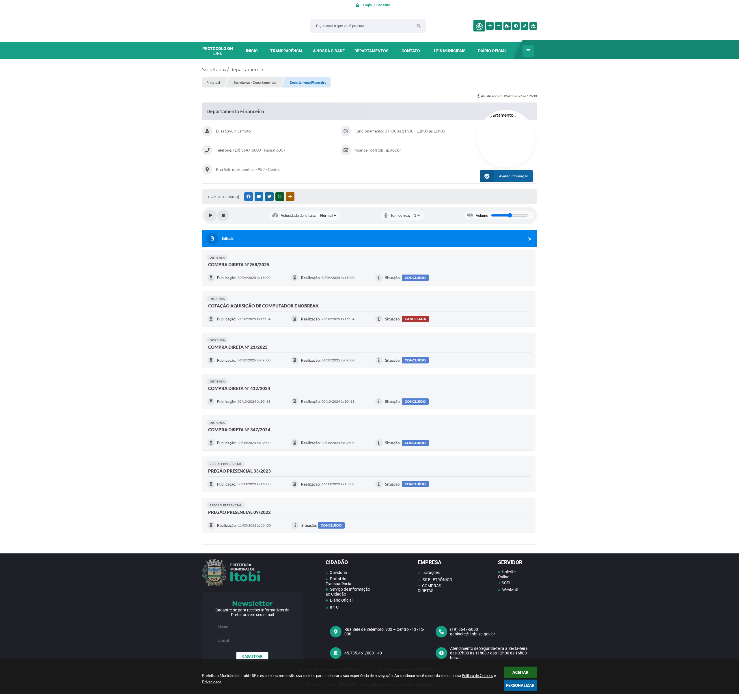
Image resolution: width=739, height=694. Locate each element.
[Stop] (223, 215)
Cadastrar (252, 656)
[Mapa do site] (533, 26)
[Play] (211, 215)
